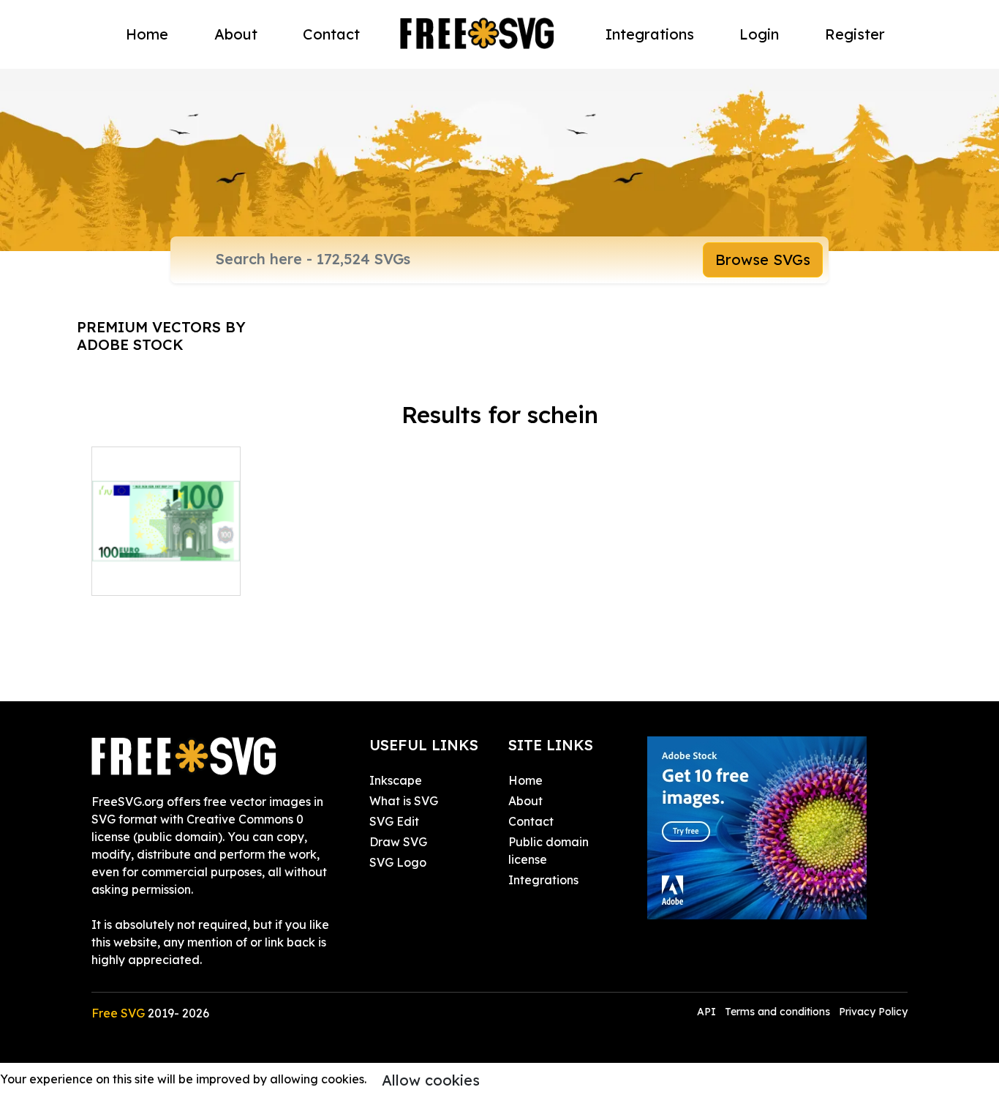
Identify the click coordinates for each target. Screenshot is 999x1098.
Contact (331, 34)
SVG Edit (394, 821)
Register (855, 34)
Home (147, 34)
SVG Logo (397, 862)
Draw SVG (398, 841)
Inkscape (395, 780)
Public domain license (548, 850)
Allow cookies (431, 1080)
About (235, 34)
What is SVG (403, 800)
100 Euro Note (148, 575)
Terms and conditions (777, 1011)
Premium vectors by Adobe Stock (161, 336)
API (708, 1011)
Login (759, 34)
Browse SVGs (762, 259)
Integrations (650, 34)
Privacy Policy (873, 1011)
